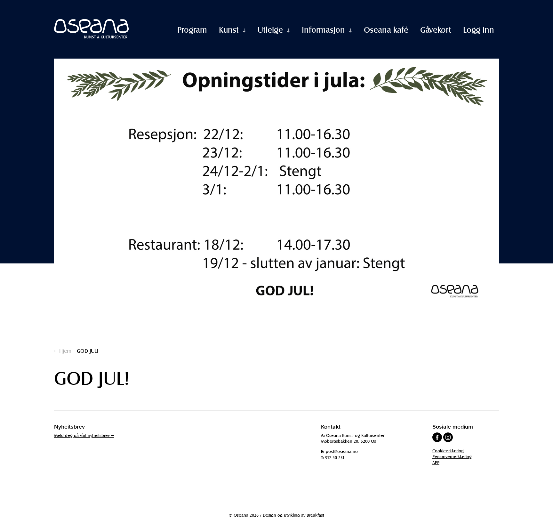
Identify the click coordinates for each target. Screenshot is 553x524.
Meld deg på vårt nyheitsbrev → (84, 435)
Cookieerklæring (448, 450)
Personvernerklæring (452, 456)
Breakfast (315, 515)
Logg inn (478, 29)
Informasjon (323, 29)
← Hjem (62, 350)
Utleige (270, 29)
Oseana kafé (386, 29)
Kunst (229, 29)
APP (435, 462)
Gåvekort (435, 29)
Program (192, 29)
